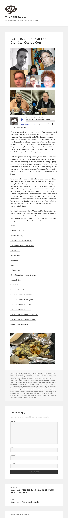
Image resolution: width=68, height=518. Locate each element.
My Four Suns (15, 255)
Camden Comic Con (17, 231)
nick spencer (52, 390)
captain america (51, 375)
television (33, 395)
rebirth (12, 391)
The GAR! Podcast (16, 17)
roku (43, 391)
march (28, 388)
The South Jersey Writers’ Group (22, 245)
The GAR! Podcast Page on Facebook (23, 319)
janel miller (44, 384)
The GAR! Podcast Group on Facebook (24, 314)
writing (34, 397)
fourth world (34, 380)
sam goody (49, 391)
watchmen (28, 397)
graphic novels (37, 382)
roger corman (38, 391)
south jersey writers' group (30, 393)
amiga (34, 373)
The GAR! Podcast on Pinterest (21, 295)
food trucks (26, 380)
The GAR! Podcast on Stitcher (20, 305)
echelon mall (37, 379)
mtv (39, 390)
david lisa (33, 377)
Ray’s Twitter (15, 285)
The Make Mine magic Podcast (21, 241)
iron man (31, 384)
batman (12, 375)
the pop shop (45, 395)
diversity (17, 379)
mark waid (34, 388)
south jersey (17, 393)
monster (27, 390)
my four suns (44, 390)
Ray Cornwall (26, 373)
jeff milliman (51, 384)
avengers (51, 373)
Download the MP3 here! (19, 127)
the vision (53, 395)
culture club (26, 377)
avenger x (45, 373)
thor (11, 397)
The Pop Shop (15, 250)
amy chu (39, 373)
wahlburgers (21, 397)
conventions (18, 377)
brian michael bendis (28, 375)
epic (51, 379)
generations (21, 382)
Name (12, 447)
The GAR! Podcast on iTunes (20, 310)
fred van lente (46, 380)
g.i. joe (15, 382)
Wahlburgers (15, 260)
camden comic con (40, 375)
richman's (22, 391)
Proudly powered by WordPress (20, 514)
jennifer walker (14, 386)
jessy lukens (22, 386)
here (26, 324)
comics (12, 377)
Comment (14, 421)
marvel (39, 388)
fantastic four (14, 380)
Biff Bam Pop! (15, 270)
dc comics (39, 377)
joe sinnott (37, 386)
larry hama (22, 388)
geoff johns (29, 382)
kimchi (12, 388)
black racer (19, 375)
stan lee (40, 393)
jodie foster (30, 386)
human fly (53, 382)
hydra (12, 384)
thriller (15, 397)
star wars (46, 393)
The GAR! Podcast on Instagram (21, 300)
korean (17, 388)
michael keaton (20, 390)
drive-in (31, 379)
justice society (52, 386)
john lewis (44, 386)
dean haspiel (46, 377)
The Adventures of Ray (18, 290)
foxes (40, 380)
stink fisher (20, 395)
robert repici (29, 391)
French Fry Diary (16, 236)
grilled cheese (46, 382)
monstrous (34, 390)
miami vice (45, 388)
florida (20, 380)
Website (13, 463)
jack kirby (37, 384)
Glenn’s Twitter (15, 280)
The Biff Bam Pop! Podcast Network (23, 275)
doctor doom (24, 379)
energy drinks (45, 379)
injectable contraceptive (21, 384)
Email (13, 455)
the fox (39, 395)
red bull (17, 391)
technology (26, 395)
